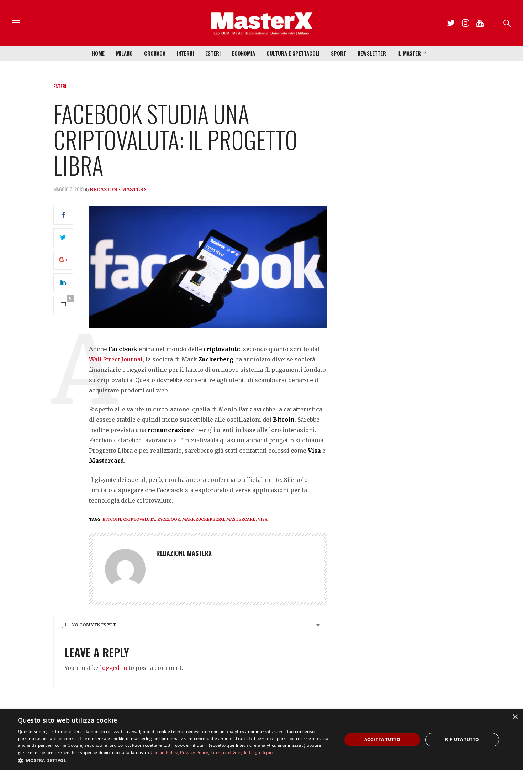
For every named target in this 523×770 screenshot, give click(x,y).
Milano (124, 53)
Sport (338, 53)
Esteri (213, 53)
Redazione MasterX (118, 189)
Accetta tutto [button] (382, 740)
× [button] (515, 717)
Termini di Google (229, 752)
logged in (113, 667)
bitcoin (111, 519)
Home (98, 53)
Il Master (409, 53)
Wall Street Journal (116, 359)
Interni (185, 53)
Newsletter (372, 53)
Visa (263, 519)
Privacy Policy (194, 752)
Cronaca (154, 53)
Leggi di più (261, 752)
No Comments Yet (94, 625)
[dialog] (261, 739)
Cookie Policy (164, 752)
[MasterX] (261, 23)
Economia (243, 53)
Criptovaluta (139, 519)
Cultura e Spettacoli (292, 53)
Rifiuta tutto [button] (462, 740)
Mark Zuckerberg (203, 519)
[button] (175, 760)
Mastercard (241, 519)
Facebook (168, 519)
